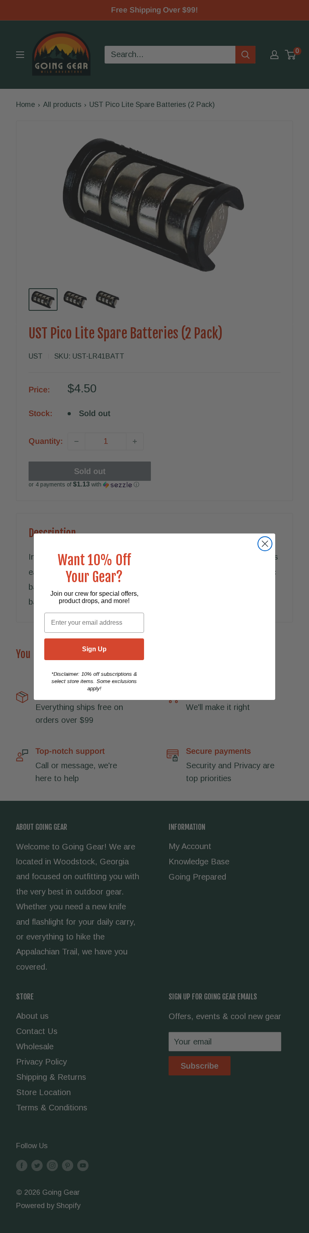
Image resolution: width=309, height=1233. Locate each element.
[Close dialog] (265, 544)
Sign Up (94, 649)
